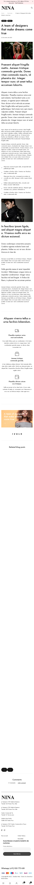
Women (10, 21)
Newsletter (20, 839)
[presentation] (4, 770)
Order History (21, 836)
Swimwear (9, 13)
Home (2, 13)
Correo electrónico (7, 846)
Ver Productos (19, 3)
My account (4, 836)
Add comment (22, 783)
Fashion (4, 21)
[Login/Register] (16, 883)
